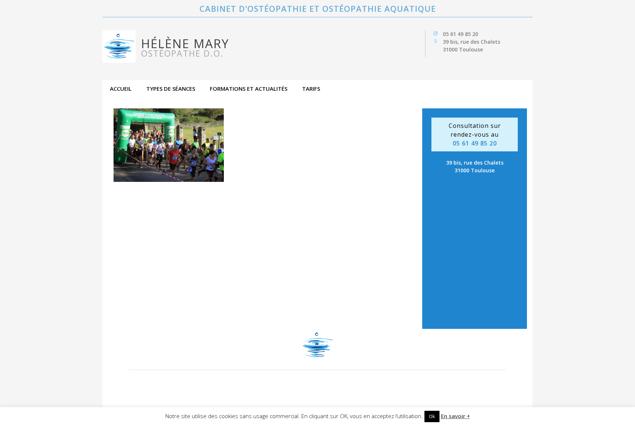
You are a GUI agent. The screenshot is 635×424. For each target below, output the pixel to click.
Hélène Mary (185, 47)
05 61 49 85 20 (460, 33)
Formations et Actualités (248, 88)
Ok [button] (432, 416)
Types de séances (170, 88)
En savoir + (455, 416)
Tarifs (311, 88)
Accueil (121, 88)
